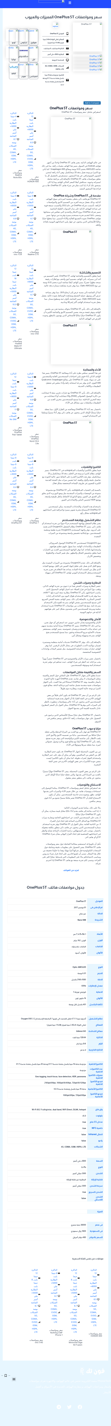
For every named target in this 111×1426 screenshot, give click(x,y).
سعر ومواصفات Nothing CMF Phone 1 (56, 1332)
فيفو (14, 73)
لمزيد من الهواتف (71, 870)
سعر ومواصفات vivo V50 (34, 331)
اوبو (13, 42)
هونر (23, 76)
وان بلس (16, 361)
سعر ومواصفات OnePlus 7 (34, 520)
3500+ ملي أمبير (53, 54)
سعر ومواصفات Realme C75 (33, 252)
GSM (55, 66)
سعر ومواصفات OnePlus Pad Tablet (17, 431)
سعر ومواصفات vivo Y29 (17, 252)
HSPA (58, 69)
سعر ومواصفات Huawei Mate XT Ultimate (17, 343)
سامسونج (23, 56)
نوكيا (14, 59)
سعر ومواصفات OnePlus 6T (16, 520)
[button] (70, 2)
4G (46, 66)
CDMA (50, 66)
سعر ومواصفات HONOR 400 (33, 179)
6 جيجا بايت (55, 48)
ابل (33, 59)
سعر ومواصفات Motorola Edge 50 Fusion (75, 1342)
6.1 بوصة (55, 60)
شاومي (23, 42)
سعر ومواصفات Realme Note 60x (17, 174)
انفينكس (34, 76)
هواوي (34, 42)
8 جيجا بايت (47, 48)
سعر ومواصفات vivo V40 (36, 1341)
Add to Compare (92, 103)
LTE (62, 69)
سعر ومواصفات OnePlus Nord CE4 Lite (34, 439)
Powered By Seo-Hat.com (26, 1424)
